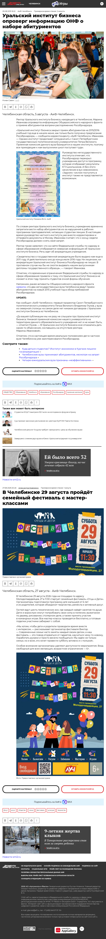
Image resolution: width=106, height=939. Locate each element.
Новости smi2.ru (11, 479)
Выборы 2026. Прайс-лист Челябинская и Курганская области (47, 875)
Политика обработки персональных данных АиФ (42, 872)
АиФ (17, 100)
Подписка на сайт (90, 866)
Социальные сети (39, 869)
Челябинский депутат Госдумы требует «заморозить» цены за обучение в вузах (48, 430)
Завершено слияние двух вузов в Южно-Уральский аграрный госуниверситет (48, 439)
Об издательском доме (31, 866)
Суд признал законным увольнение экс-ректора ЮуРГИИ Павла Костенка (46, 421)
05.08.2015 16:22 (8, 11)
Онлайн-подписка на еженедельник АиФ (62, 866)
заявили (21, 287)
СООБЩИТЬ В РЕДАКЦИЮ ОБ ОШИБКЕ (36, 879)
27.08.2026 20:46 (9, 488)
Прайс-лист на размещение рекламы (65, 869)
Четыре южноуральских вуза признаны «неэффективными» (57, 360)
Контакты (25, 869)
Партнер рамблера (44, 929)
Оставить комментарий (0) (82, 371)
